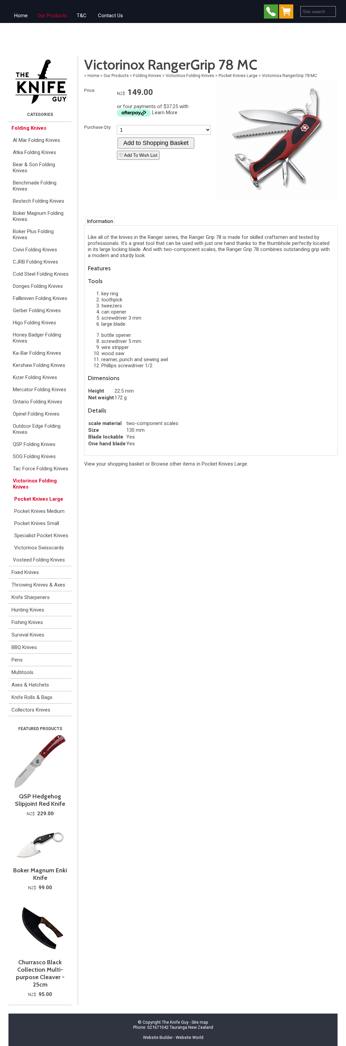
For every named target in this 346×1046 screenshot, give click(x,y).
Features (99, 268)
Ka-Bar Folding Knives (37, 353)
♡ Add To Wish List (138, 155)
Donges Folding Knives (38, 286)
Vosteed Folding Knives (39, 560)
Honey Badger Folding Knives (37, 338)
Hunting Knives (27, 610)
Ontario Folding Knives (37, 402)
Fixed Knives (25, 572)
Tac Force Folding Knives (40, 469)
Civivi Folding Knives (35, 250)
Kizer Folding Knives (35, 377)
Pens (17, 660)
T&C (81, 16)
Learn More (164, 112)
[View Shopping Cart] (287, 13)
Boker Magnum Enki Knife (40, 874)
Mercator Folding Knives (39, 390)
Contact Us (110, 16)
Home (21, 16)
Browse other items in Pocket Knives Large (199, 464)
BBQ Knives (24, 647)
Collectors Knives (30, 710)
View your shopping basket (114, 464)
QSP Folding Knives (34, 444)
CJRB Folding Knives (35, 262)
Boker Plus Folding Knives (33, 234)
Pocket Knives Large (38, 499)
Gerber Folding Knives (37, 310)
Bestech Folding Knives (38, 201)
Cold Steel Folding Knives (41, 274)
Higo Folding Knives (34, 323)
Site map (200, 1022)
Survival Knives (27, 635)
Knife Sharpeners (30, 597)
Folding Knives (28, 128)
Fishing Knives (27, 622)
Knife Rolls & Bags (31, 697)
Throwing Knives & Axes (38, 585)
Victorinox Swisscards (39, 548)
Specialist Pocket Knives (41, 535)
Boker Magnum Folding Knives (38, 216)
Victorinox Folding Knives (35, 484)
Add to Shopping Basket (156, 143)
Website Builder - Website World (173, 1037)
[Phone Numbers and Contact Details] (271, 13)
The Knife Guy (175, 1022)
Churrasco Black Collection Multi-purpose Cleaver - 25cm (40, 973)
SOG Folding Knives (34, 456)
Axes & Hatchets (30, 685)
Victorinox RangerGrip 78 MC (289, 75)
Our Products (52, 16)
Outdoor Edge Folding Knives (36, 429)
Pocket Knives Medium (39, 511)
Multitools (22, 672)
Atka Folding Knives (34, 152)
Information (100, 221)
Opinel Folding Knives (36, 414)
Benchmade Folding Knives (34, 186)
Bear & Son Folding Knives (34, 167)
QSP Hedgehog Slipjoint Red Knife (40, 800)
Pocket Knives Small (36, 523)
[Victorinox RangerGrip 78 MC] (277, 199)
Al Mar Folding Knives (36, 140)
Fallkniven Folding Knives (40, 298)
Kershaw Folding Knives (39, 365)
